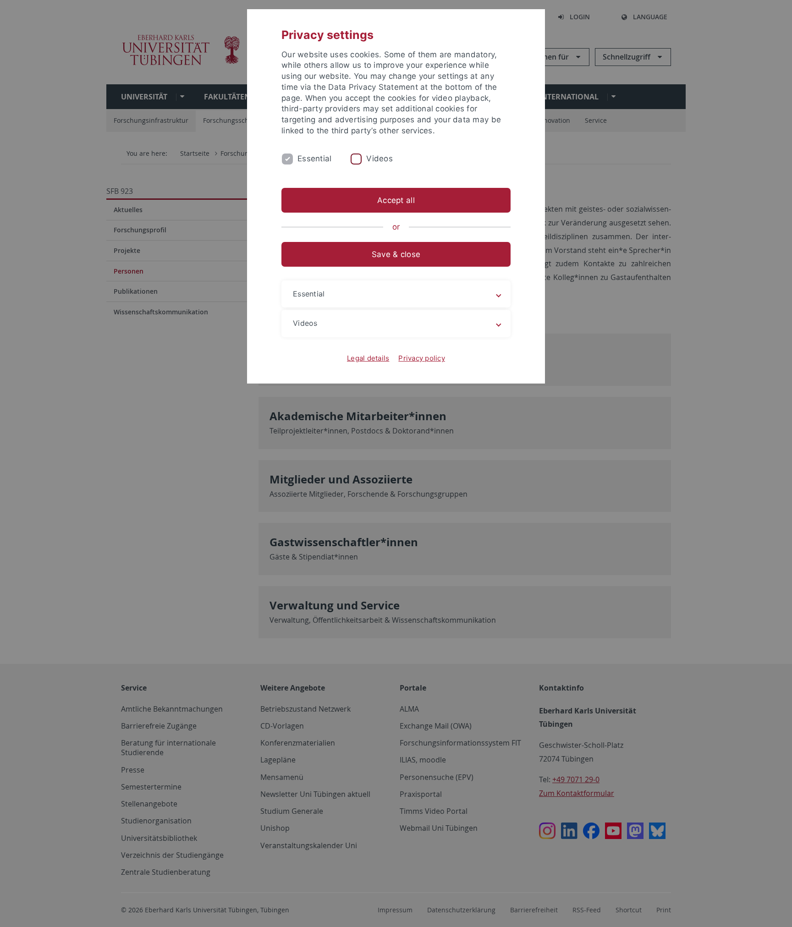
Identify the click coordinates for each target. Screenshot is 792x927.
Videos (379, 158)
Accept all (396, 200)
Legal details (368, 358)
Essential (314, 158)
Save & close (396, 254)
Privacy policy (421, 358)
